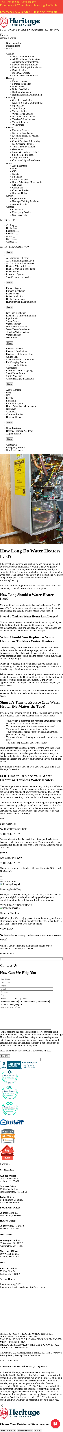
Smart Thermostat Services (25, 75)
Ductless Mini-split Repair (24, 64)
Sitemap (18, 1355)
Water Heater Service (22, 114)
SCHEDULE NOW (10, 834)
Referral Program (20, 179)
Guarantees (17, 187)
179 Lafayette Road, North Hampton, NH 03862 (13, 1190)
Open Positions (19, 198)
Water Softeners (20, 122)
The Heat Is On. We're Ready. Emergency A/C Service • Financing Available (28, 3)
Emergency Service (21, 212)
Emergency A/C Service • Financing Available (28, 11)
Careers (9, 196)
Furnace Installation (21, 83)
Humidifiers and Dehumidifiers (27, 94)
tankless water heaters (47, 585)
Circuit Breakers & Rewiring (26, 141)
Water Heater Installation (24, 116)
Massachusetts (13, 45)
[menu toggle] (1, 33)
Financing (17, 176)
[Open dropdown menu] (16, 226)
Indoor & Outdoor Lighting (25, 152)
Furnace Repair (19, 81)
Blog (14, 168)
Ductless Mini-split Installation (27, 67)
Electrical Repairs (20, 130)
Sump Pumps (18, 108)
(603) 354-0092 (44, 1050)
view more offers (8, 881)
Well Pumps (18, 124)
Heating (10, 78)
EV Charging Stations (22, 144)
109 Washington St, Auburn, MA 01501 (9, 1255)
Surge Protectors (20, 157)
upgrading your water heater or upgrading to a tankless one (31, 804)
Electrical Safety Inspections (25, 135)
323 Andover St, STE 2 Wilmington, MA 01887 (11, 1244)
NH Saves (17, 185)
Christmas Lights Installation (26, 160)
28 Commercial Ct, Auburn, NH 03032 (9, 1180)
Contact (10, 206)
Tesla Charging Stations (23, 146)
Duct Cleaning (19, 70)
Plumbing (10, 97)
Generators (17, 149)
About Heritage (19, 165)
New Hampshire (14, 43)
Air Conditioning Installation (26, 59)
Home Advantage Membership (27, 182)
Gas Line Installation (22, 100)
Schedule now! (7, 953)
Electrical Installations (22, 133)
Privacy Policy (7, 1355)
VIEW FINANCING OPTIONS (16, 905)
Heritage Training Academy (25, 201)
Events (15, 174)
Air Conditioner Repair (23, 56)
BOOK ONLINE (8, 29)
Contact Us (17, 209)
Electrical (10, 127)
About (9, 163)
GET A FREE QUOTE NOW (15, 247)
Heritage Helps (19, 193)
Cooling (10, 53)
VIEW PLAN (7, 929)
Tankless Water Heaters (23, 119)
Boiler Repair (18, 86)
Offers (15, 171)
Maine (9, 48)
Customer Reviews (21, 190)
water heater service (46, 674)
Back (9, 252)
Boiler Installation (20, 89)
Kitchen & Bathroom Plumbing (27, 103)
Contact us (18, 813)
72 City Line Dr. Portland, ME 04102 (10, 1272)
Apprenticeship (19, 204)
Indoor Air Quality (21, 73)
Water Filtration (19, 111)
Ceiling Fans (18, 138)
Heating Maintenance (22, 92)
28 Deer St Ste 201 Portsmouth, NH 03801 (11, 1214)
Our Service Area (20, 215)
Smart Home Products (22, 155)
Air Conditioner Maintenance (26, 62)
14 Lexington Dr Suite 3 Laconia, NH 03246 (12, 1201)
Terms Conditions (31, 1355)
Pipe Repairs (18, 105)
